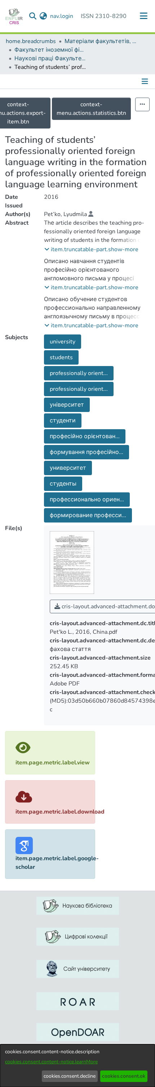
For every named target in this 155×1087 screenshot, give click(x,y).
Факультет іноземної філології (50, 50)
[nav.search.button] (32, 16)
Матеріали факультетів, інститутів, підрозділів (101, 41)
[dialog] (77, 1065)
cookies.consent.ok (123, 1076)
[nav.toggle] (144, 16)
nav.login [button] (62, 16)
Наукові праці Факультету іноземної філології (50, 58)
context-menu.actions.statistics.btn (91, 108)
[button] (91, 249)
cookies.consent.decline (70, 1076)
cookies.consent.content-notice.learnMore (51, 1061)
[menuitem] (43, 16)
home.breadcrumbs (31, 41)
